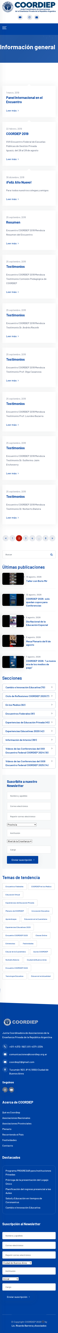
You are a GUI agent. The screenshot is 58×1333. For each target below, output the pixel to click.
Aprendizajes (11, 919)
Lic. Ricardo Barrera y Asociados (29, 1325)
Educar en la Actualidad (41, 976)
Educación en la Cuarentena (35, 919)
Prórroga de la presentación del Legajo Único (27, 1181)
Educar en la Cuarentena (16, 952)
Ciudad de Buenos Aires (37, 960)
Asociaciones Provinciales (16, 1123)
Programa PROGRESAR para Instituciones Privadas (28, 1172)
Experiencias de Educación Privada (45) (27, 722)
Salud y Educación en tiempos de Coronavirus (24, 1200)
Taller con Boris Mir (36, 580)
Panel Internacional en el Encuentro (24, 99)
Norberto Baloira (12, 960)
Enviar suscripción (22, 859)
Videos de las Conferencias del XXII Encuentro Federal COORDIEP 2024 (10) (27, 750)
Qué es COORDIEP (40, 952)
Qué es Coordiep (11, 1112)
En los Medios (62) (15, 704)
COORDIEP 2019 (17, 134)
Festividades (28, 943)
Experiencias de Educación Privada (20, 903)
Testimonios (15, 266)
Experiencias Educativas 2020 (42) (25, 731)
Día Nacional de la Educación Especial (37, 623)
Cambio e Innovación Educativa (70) (25, 687)
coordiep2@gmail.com (21, 1061)
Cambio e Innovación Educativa (23, 1207)
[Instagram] (5, 1089)
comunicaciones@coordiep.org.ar (28, 1054)
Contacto (7, 1145)
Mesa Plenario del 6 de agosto (38, 643)
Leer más (11, 110)
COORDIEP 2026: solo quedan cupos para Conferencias (38, 602)
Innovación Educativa (40, 911)
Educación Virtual (13, 894)
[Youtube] (11, 1089)
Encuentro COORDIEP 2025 (17, 935)
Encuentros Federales (15, 886)
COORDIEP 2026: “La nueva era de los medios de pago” (41, 664)
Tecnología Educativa (14, 976)
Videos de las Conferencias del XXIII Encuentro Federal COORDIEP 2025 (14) (27, 763)
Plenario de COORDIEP (15, 911)
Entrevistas (10, 943)
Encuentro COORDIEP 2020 (17, 968)
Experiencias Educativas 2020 (18, 927)
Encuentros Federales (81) (20, 713)
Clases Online (41, 935)
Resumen (13, 222)
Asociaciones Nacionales (16, 1117)
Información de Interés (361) (21, 739)
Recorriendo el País (13, 1134)
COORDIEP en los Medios (41, 886)
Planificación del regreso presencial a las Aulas (28, 1191)
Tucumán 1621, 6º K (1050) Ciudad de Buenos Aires (29, 1071)
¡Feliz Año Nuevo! (19, 182)
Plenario (6, 1128)
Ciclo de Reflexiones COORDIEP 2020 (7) (27, 696)
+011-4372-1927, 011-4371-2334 (26, 1046)
